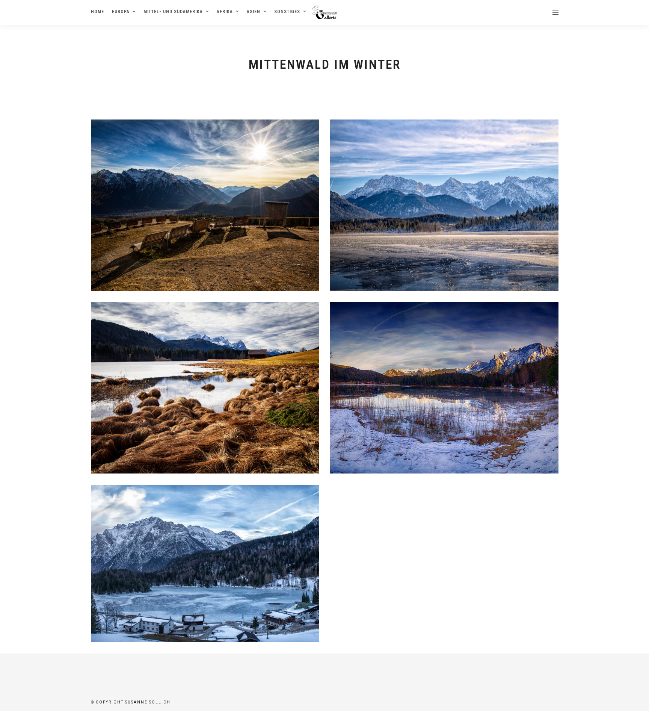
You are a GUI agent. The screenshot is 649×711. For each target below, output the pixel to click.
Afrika (225, 11)
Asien (253, 11)
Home (97, 11)
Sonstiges (287, 11)
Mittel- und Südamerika (173, 11)
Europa (121, 11)
